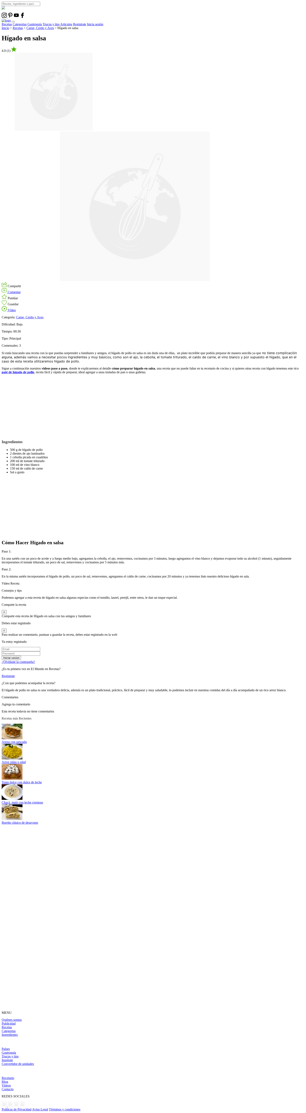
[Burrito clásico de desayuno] (12, 819)
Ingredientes (10, 1034)
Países (6, 1049)
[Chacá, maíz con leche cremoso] (12, 798)
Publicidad (9, 1023)
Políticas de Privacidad (16, 1109)
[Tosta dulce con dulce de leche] (12, 778)
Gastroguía (34, 24)
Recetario (8, 1078)
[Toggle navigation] (13, 21)
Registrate (79, 24)
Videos (6, 1085)
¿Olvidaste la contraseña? (18, 662)
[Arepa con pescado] (12, 738)
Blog (5, 1081)
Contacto (8, 1089)
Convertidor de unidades (18, 1064)
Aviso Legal (40, 1109)
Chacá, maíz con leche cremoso (22, 802)
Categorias (20, 24)
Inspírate (7, 1060)
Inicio (5, 28)
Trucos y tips (51, 24)
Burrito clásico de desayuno (20, 822)
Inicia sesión (95, 24)
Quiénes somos (12, 1019)
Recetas (7, 24)
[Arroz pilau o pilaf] (12, 758)
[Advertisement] (126, 406)
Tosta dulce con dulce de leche (22, 782)
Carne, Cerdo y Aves (40, 28)
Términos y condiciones (64, 1109)
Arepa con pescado (14, 742)
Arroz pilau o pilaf (14, 762)
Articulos (66, 24)
